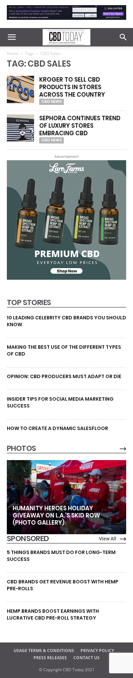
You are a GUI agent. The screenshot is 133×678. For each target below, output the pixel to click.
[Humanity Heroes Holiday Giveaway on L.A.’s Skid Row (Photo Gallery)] (66, 497)
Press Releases (50, 658)
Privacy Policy (97, 650)
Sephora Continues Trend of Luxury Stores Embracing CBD (79, 125)
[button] (12, 37)
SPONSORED (28, 538)
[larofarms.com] (66, 278)
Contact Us (86, 658)
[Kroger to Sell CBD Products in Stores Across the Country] (20, 89)
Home (12, 53)
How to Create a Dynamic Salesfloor (57, 428)
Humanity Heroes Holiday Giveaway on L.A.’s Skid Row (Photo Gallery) (56, 515)
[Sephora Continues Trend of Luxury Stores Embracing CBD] (20, 128)
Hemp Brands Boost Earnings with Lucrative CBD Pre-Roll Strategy (53, 614)
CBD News (51, 101)
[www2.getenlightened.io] (66, 21)
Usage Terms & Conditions (44, 650)
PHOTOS (21, 448)
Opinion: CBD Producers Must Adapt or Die (64, 376)
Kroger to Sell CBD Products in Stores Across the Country (72, 87)
